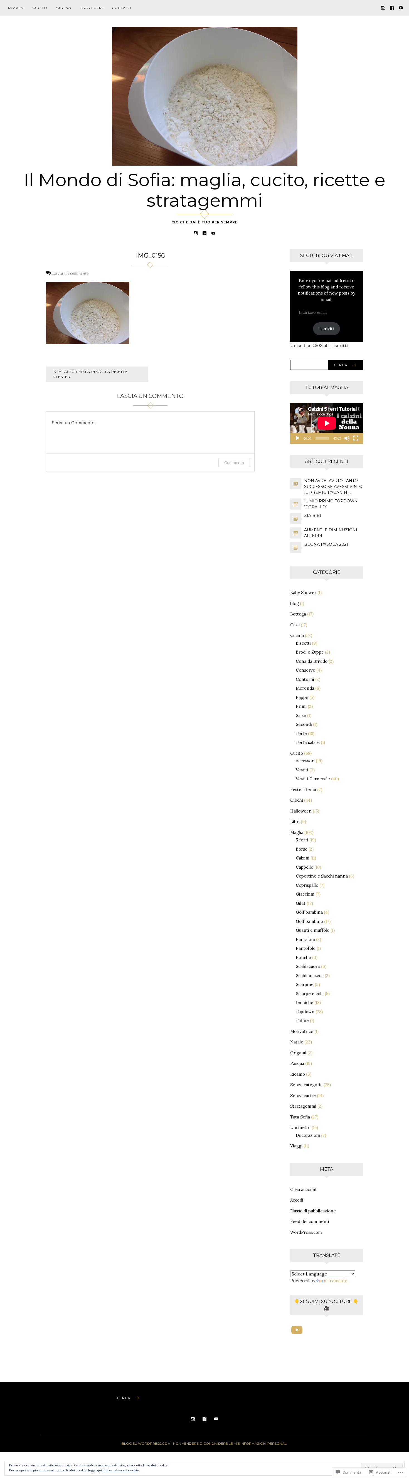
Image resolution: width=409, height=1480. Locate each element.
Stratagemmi (303, 1106)
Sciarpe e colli (310, 993)
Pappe (302, 697)
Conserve (305, 670)
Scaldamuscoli (310, 975)
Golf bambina (309, 912)
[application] (326, 423)
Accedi (296, 1200)
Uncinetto (300, 1127)
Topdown (305, 1011)
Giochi (296, 800)
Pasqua (297, 1063)
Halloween (301, 811)
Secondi (304, 724)
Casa (295, 624)
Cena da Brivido (311, 661)
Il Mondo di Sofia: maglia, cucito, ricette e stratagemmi (204, 190)
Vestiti (302, 770)
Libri (295, 821)
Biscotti (303, 643)
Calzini (302, 858)
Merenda (305, 688)
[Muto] (347, 438)
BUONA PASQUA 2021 (326, 544)
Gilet (300, 903)
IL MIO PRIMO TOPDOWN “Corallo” (331, 504)
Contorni (305, 679)
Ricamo (297, 1074)
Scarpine (305, 984)
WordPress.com (306, 1232)
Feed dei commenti (309, 1221)
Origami (298, 1052)
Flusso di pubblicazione (313, 1211)
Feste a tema (303, 789)
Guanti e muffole (312, 930)
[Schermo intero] (356, 438)
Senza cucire (303, 1095)
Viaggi (296, 1145)
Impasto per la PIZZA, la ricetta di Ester (90, 374)
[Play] (297, 438)
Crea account (303, 1189)
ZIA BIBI (312, 515)
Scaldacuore (308, 966)
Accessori (305, 760)
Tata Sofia (91, 8)
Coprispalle (307, 885)
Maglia (15, 8)
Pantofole (306, 948)
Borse (301, 849)
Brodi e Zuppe (310, 652)
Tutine (302, 1020)
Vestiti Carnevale (313, 778)
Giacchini (305, 894)
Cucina (63, 8)
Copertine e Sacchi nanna (322, 876)
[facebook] (392, 7)
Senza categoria (306, 1084)
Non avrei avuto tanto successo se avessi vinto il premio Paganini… (333, 486)
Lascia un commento (69, 273)
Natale (296, 1042)
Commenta (234, 462)
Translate (337, 1280)
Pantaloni (305, 939)
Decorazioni (308, 1135)
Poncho (303, 957)
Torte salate (308, 742)
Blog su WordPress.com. (146, 1443)
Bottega (298, 614)
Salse (301, 715)
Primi (301, 706)
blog (294, 603)
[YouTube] (401, 7)
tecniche (304, 1002)
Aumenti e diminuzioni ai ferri (330, 532)
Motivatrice (301, 1031)
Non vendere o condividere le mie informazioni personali (230, 1443)
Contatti (121, 8)
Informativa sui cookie (121, 1470)
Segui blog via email (326, 255)
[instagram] (383, 7)
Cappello (304, 867)
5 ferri (302, 840)
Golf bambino (309, 921)
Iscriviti (326, 328)
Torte (301, 733)
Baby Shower (303, 592)
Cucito (39, 8)
